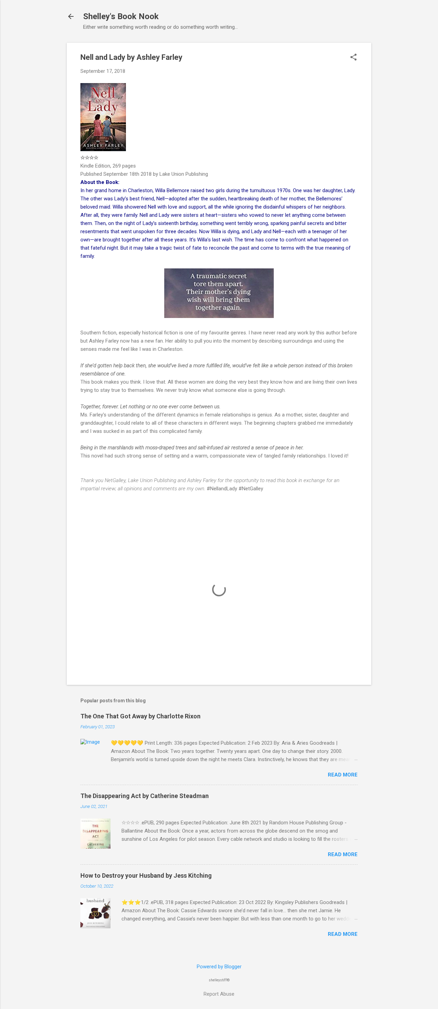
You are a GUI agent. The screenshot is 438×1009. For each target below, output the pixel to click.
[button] (353, 58)
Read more (343, 775)
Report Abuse (219, 994)
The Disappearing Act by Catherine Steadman (144, 795)
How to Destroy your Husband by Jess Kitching (146, 875)
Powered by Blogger (219, 967)
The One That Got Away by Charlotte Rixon (140, 716)
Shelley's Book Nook (121, 16)
